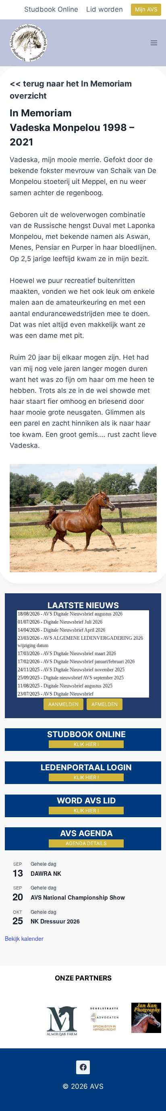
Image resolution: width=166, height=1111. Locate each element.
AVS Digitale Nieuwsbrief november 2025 (83, 670)
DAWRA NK (46, 873)
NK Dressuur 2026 (55, 921)
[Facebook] (83, 1067)
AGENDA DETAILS (86, 843)
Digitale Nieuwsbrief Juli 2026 (73, 622)
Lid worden (104, 9)
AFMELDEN (104, 704)
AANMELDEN (63, 704)
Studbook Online (51, 9)
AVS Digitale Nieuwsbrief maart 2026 (79, 653)
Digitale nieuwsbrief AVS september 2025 (84, 678)
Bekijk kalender (24, 938)
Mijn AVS (146, 9)
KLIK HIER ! (86, 744)
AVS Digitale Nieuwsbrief (68, 694)
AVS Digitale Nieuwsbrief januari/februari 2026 (89, 661)
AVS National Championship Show (78, 897)
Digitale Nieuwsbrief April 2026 (74, 630)
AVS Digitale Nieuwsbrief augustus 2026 (82, 614)
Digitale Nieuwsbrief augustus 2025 (78, 686)
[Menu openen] (154, 42)
